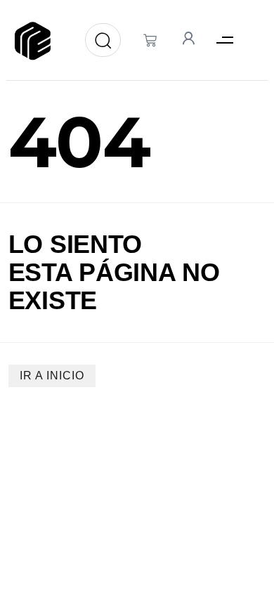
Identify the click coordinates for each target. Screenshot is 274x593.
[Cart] (150, 40)
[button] (224, 40)
